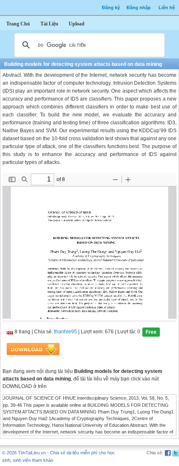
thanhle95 (65, 332)
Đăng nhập (139, 7)
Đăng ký (111, 7)
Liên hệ (167, 7)
